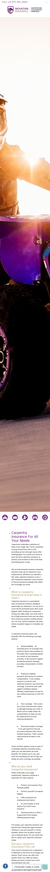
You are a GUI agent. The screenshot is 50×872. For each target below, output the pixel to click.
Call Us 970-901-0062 (15, 2)
